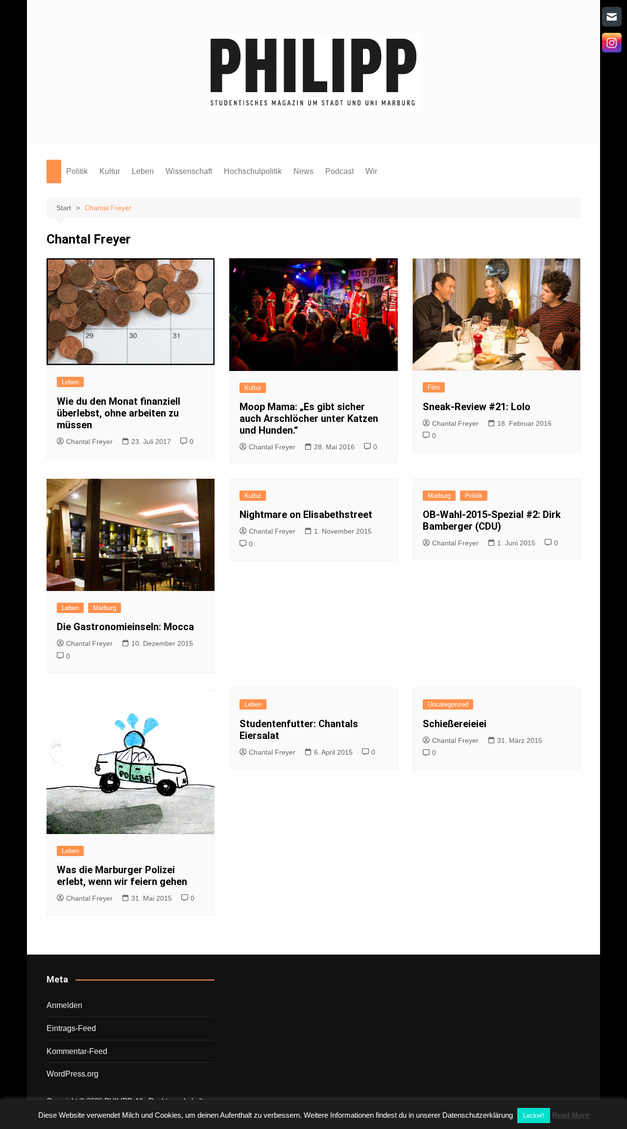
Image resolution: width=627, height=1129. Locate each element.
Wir (371, 171)
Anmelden (64, 1005)
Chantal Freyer (89, 441)
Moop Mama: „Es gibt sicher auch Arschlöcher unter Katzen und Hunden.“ (309, 418)
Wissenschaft (189, 171)
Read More (570, 1115)
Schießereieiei (454, 724)
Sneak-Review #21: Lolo (477, 407)
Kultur (109, 171)
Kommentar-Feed (77, 1051)
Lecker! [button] (533, 1115)
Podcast (339, 171)
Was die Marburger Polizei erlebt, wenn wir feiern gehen (122, 875)
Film (434, 387)
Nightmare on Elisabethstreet (306, 514)
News (303, 171)
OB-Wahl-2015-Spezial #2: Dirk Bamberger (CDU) (492, 520)
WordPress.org (72, 1074)
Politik (77, 171)
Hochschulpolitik (253, 171)
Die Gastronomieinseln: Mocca (125, 627)
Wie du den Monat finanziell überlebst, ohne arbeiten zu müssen (118, 413)
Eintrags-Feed (71, 1028)
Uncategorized (448, 704)
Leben (143, 171)
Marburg (104, 608)
